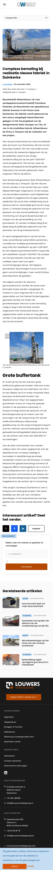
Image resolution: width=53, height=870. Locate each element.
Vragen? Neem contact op (22, 697)
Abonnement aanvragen (15, 766)
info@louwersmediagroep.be (20, 836)
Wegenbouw (10, 722)
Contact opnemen (12, 761)
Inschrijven (26, 567)
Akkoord (14, 866)
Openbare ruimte (12, 741)
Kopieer (36, 528)
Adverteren (9, 756)
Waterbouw (9, 732)
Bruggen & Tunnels (13, 727)
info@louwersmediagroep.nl (20, 803)
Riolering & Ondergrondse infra (19, 737)
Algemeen (8, 84)
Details (30, 866)
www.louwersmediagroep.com (21, 846)
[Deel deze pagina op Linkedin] (23, 528)
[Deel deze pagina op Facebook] (14, 528)
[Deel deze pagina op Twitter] (6, 528)
